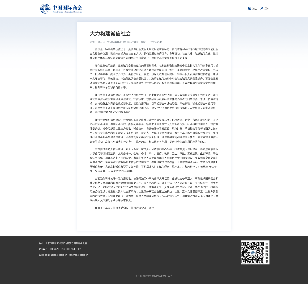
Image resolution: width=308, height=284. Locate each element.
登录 (267, 8)
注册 (254, 8)
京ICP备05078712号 (162, 276)
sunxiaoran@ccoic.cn (56, 255)
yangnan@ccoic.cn (78, 255)
